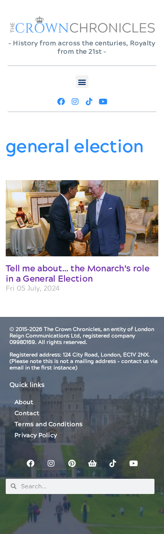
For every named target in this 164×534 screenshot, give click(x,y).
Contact (26, 413)
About (24, 402)
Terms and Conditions (48, 424)
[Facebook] (61, 102)
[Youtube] (103, 102)
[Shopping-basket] (92, 463)
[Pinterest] (71, 463)
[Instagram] (75, 102)
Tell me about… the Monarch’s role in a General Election (78, 274)
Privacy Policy (35, 435)
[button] (82, 81)
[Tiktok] (89, 102)
